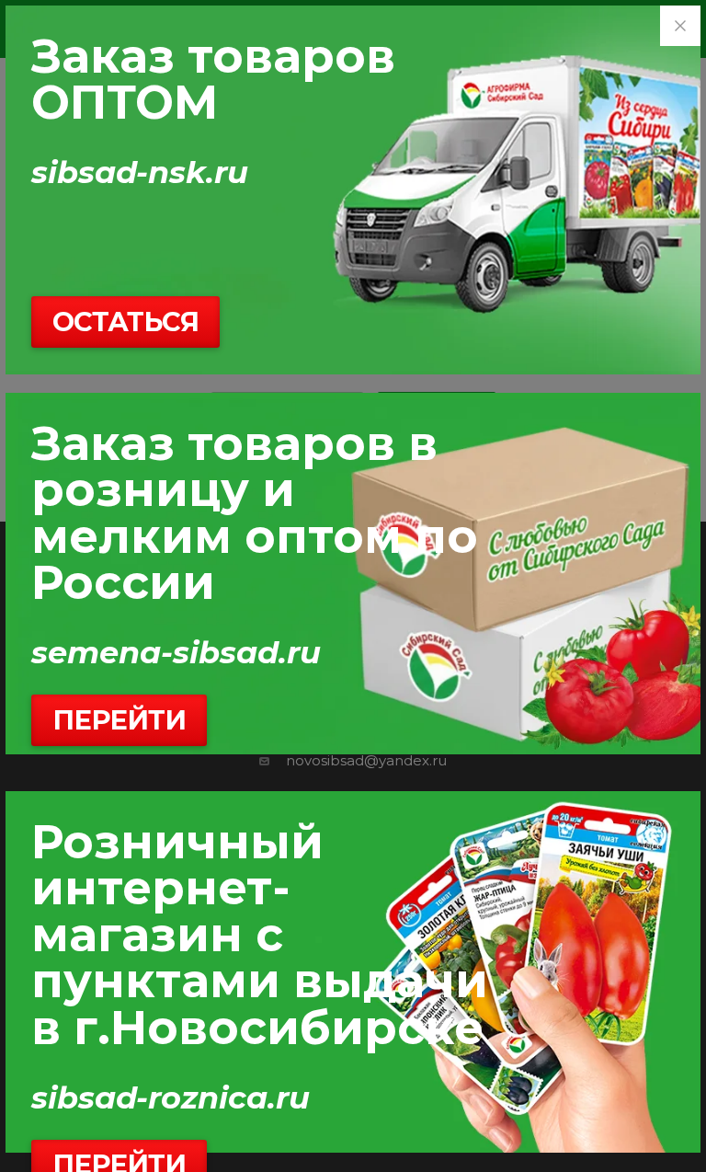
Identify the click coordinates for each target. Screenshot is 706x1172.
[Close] (680, 26)
